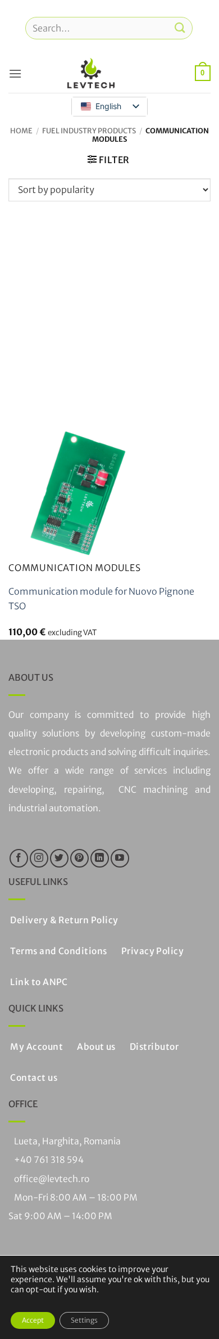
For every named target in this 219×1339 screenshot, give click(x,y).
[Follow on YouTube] (120, 858)
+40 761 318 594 (49, 1159)
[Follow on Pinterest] (79, 858)
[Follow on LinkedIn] (99, 858)
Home (21, 130)
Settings (84, 1320)
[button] (15, 73)
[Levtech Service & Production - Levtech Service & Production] (91, 73)
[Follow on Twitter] (59, 858)
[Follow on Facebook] (19, 858)
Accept (33, 1320)
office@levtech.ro (51, 1179)
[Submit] (180, 28)
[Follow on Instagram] (39, 858)
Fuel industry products (89, 130)
